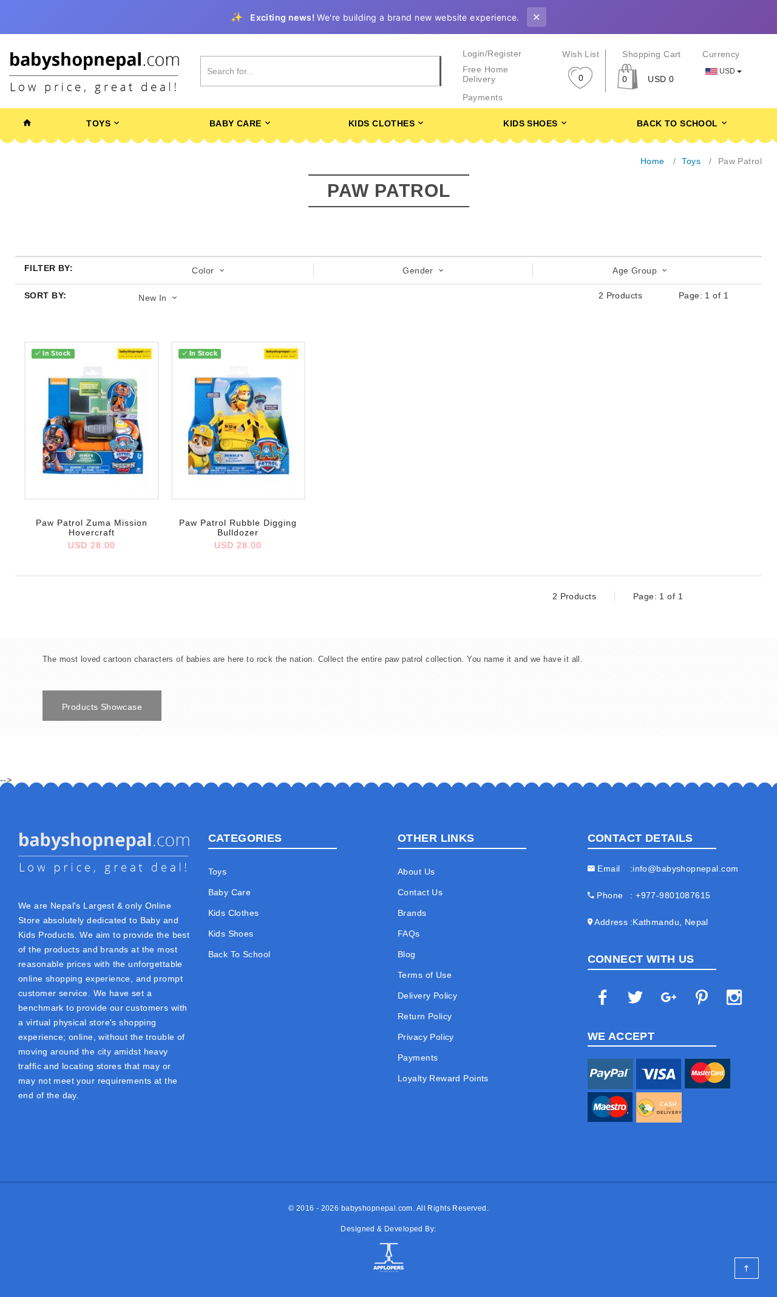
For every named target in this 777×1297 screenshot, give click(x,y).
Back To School (677, 123)
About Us (416, 871)
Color (204, 270)
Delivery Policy (427, 995)
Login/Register (492, 53)
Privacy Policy (426, 1037)
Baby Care (235, 123)
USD (727, 71)
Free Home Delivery (486, 74)
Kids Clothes (381, 123)
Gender (419, 270)
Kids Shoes (530, 123)
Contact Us (420, 892)
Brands (412, 913)
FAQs (409, 933)
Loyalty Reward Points (443, 1078)
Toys (98, 123)
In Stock (56, 353)
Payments (483, 97)
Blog (407, 954)
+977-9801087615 (673, 895)
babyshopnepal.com (377, 1208)
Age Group (635, 270)
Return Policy (425, 1016)
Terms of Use (425, 975)
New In (153, 298)
